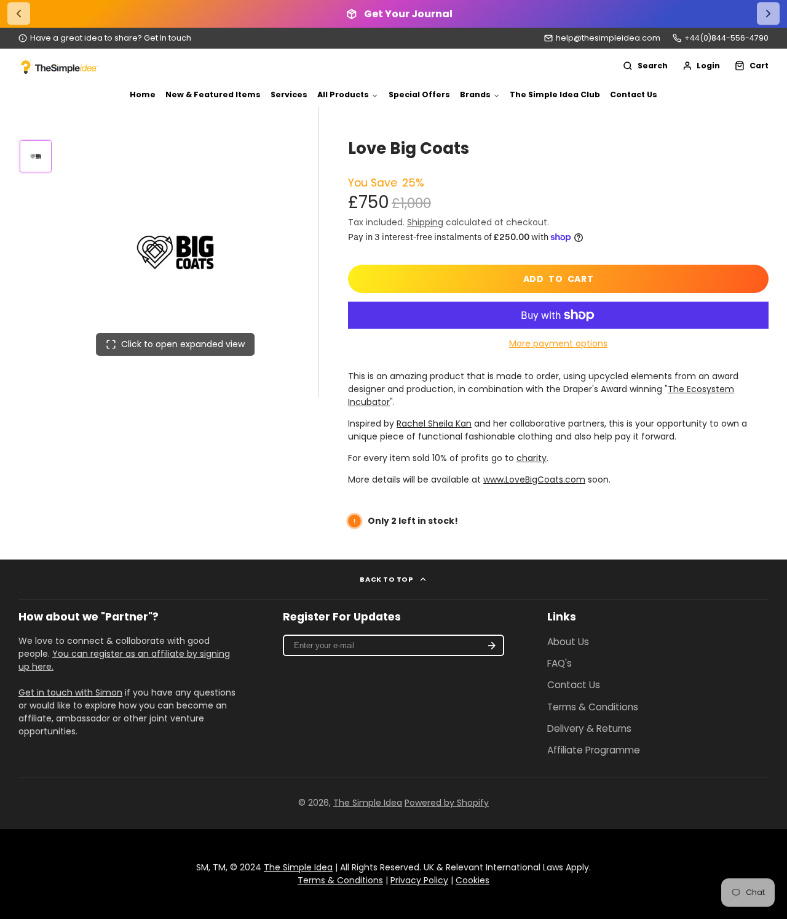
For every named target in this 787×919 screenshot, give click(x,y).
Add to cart (558, 279)
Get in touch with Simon (70, 692)
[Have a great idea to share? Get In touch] (104, 38)
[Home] (58, 66)
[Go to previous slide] (18, 13)
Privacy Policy (419, 880)
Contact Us (633, 94)
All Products (343, 94)
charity (531, 458)
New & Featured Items (213, 94)
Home (143, 94)
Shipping (425, 222)
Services (289, 94)
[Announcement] (393, 14)
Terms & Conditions (592, 706)
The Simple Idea (367, 803)
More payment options (558, 343)
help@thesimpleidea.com (608, 38)
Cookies (472, 880)
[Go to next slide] (768, 13)
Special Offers (419, 94)
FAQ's (559, 663)
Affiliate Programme (593, 750)
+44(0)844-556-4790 (726, 38)
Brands (475, 94)
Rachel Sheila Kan (434, 423)
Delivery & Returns (589, 728)
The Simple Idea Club (555, 94)
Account (701, 66)
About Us (568, 641)
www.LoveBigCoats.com (534, 479)
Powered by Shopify (447, 803)
